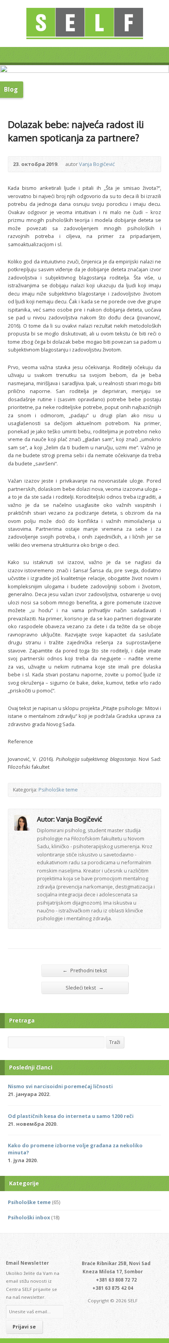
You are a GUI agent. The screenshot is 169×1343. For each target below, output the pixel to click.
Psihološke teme (58, 789)
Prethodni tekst (84, 970)
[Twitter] (71, 1247)
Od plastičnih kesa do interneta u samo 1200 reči (71, 1115)
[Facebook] (80, 1247)
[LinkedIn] (89, 1247)
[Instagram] (98, 1247)
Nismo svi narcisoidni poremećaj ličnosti (60, 1086)
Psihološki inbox (29, 1217)
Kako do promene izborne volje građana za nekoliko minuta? (75, 1149)
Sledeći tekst (85, 987)
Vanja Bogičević (97, 164)
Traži (114, 1042)
